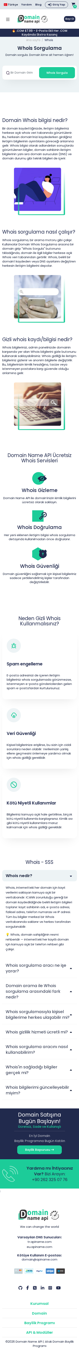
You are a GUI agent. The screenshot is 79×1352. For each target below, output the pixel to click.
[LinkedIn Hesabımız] (42, 1288)
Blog (38, 5)
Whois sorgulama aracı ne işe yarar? (36, 968)
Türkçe (12, 5)
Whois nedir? (19, 875)
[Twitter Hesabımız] (35, 1288)
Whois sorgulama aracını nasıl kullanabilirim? (37, 1049)
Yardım (26, 5)
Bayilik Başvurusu (38, 1150)
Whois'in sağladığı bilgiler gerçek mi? (31, 1070)
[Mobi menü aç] (7, 19)
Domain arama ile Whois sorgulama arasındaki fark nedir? (33, 991)
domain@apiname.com (39, 1259)
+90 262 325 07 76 (49, 1179)
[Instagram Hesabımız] (50, 1288)
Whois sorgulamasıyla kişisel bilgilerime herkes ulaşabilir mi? (37, 1014)
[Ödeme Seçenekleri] (39, 1271)
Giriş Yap (58, 5)
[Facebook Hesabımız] (27, 1288)
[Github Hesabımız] (20, 1288)
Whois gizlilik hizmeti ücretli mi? (37, 1032)
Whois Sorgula (57, 73)
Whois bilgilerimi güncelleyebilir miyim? (37, 1090)
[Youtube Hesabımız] (58, 1288)
